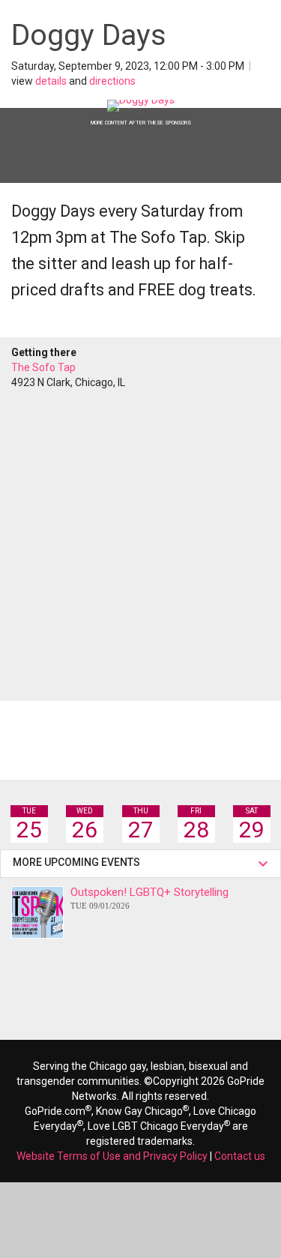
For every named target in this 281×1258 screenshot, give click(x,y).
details (51, 81)
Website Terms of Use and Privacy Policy (112, 1156)
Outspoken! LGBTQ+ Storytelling (149, 897)
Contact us (239, 1156)
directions (112, 81)
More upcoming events (79, 862)
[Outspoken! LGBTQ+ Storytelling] (37, 912)
